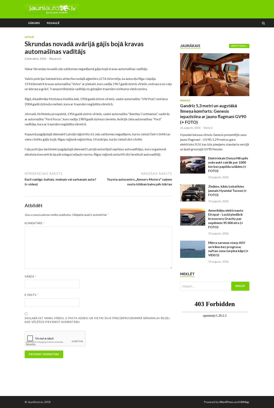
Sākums (34, 23)
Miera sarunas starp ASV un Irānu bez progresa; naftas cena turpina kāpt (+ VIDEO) (228, 249)
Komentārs (35, 223)
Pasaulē (53, 23)
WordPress (226, 402)
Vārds (30, 276)
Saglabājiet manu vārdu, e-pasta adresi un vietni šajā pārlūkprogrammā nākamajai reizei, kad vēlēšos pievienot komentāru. (97, 320)
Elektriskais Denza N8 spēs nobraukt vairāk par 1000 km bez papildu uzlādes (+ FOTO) (228, 164)
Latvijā (29, 37)
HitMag (244, 402)
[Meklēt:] (214, 286)
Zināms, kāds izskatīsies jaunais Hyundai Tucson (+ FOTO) (227, 190)
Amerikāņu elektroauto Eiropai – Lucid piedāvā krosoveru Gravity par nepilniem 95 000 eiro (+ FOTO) (225, 218)
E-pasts (31, 294)
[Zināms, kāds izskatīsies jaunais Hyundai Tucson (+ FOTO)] (192, 187)
